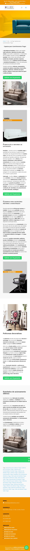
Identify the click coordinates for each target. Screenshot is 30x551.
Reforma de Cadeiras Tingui (13, 485)
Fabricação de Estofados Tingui (18, 476)
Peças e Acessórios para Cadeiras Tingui (12, 481)
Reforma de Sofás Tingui (8, 489)
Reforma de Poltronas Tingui (18, 487)
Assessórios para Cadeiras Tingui (13, 467)
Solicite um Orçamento (12, 77)
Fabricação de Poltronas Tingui (10, 477)
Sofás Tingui (6, 490)
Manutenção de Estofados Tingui (17, 479)
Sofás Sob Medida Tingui (21, 489)
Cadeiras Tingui (14, 472)
